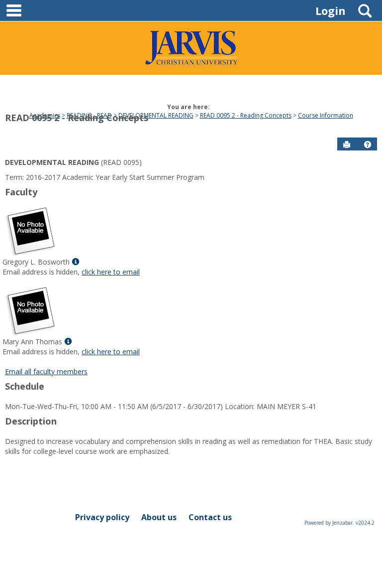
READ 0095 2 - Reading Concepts (76, 118)
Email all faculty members (46, 371)
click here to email (111, 272)
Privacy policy (102, 517)
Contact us (210, 517)
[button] (367, 144)
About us (159, 517)
